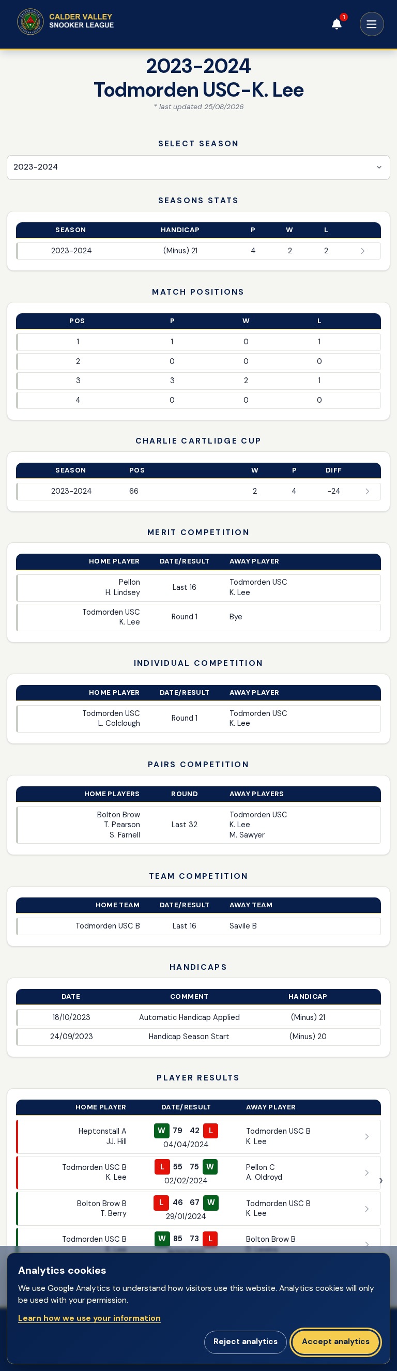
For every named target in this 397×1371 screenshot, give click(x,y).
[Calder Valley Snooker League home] (83, 21)
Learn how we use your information (89, 1318)
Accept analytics (336, 1341)
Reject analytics (245, 1341)
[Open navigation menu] (372, 24)
